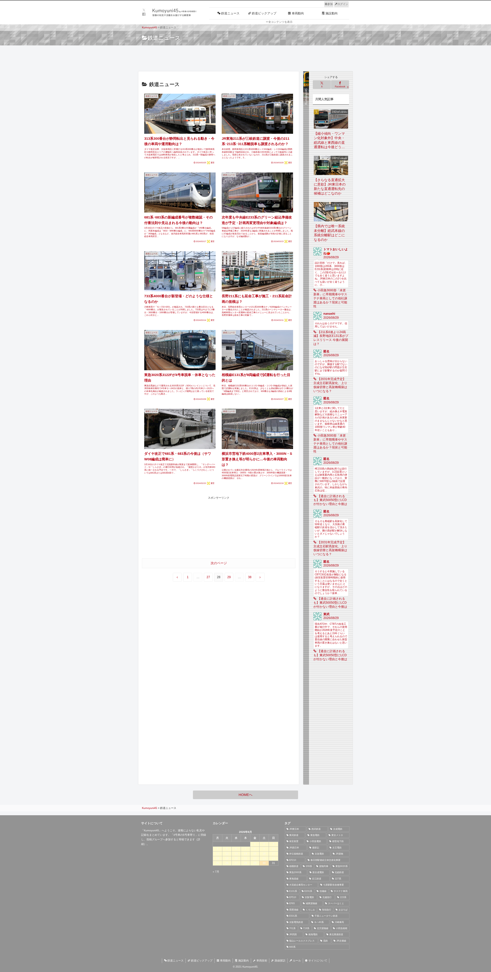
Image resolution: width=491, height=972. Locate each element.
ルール (296, 960)
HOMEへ (245, 795)
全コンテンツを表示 (280, 21)
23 (264, 858)
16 (264, 853)
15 (254, 853)
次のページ (219, 563)
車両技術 (261, 960)
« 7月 (216, 871)
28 (245, 862)
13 (236, 853)
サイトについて (317, 960)
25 (217, 862)
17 (273, 853)
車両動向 (225, 960)
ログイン (342, 4)
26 (226, 862)
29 (229, 577)
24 (273, 858)
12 (226, 853)
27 (208, 577)
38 (249, 577)
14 (245, 853)
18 (217, 858)
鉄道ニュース (175, 960)
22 (254, 858)
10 (273, 848)
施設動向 (243, 960)
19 (226, 858)
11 (217, 853)
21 (245, 858)
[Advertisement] (245, 57)
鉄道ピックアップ (201, 960)
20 (236, 858)
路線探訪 (279, 960)
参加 (330, 4)
